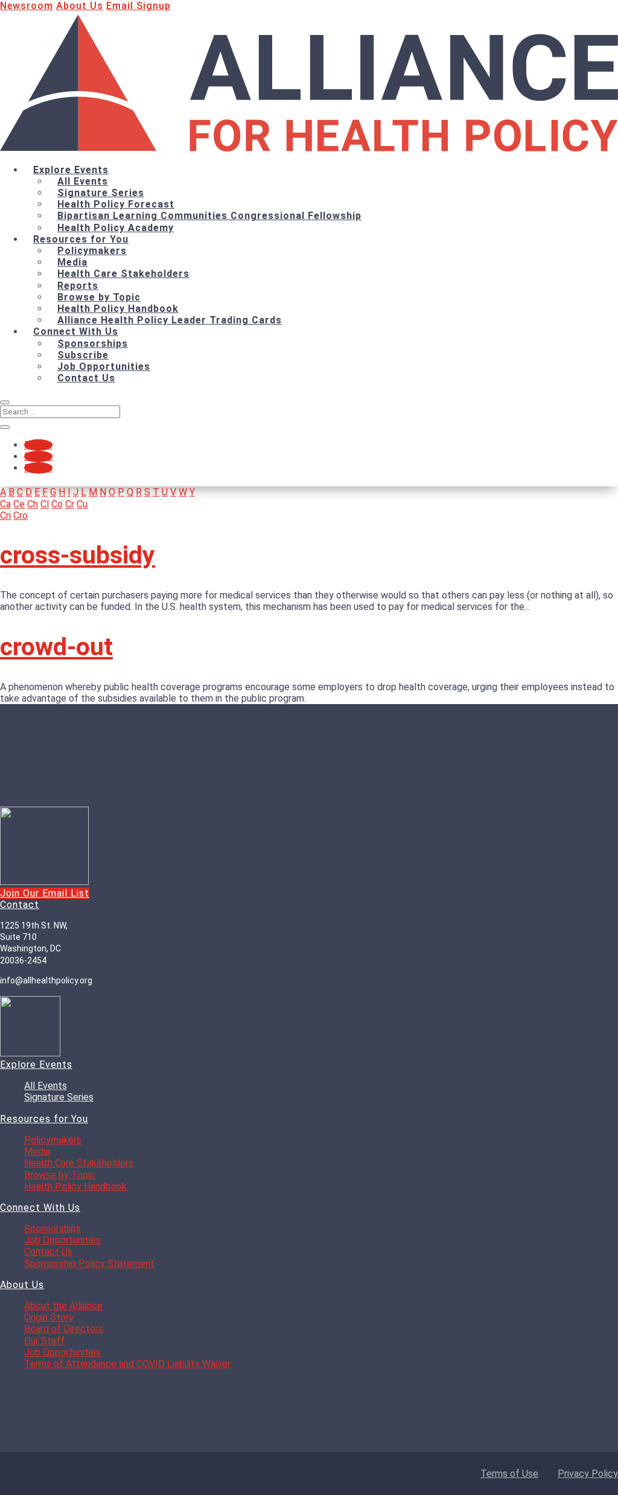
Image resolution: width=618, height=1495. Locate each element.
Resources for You (81, 239)
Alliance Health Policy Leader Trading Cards (169, 320)
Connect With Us (75, 331)
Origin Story (49, 1318)
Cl (44, 504)
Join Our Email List (44, 893)
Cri (5, 515)
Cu (82, 504)
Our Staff (44, 1341)
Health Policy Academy (115, 227)
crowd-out (56, 646)
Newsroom (26, 5)
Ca (5, 504)
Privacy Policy (588, 1473)
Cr (69, 504)
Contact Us (86, 378)
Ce (19, 504)
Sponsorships (92, 343)
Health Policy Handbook (118, 308)
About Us (79, 5)
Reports (77, 285)
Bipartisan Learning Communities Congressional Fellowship (209, 215)
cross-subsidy (77, 555)
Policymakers (92, 250)
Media (72, 262)
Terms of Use (509, 1473)
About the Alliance (63, 1306)
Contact (19, 905)
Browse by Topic (99, 297)
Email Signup (138, 5)
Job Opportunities (103, 366)
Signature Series (100, 192)
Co (57, 504)
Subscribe (83, 355)
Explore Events (71, 170)
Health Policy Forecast (115, 204)
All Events (82, 181)
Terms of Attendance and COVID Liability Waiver (127, 1364)
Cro (20, 515)
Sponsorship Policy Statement (89, 1264)
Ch (32, 504)
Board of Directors (63, 1329)
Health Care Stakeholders (123, 273)
